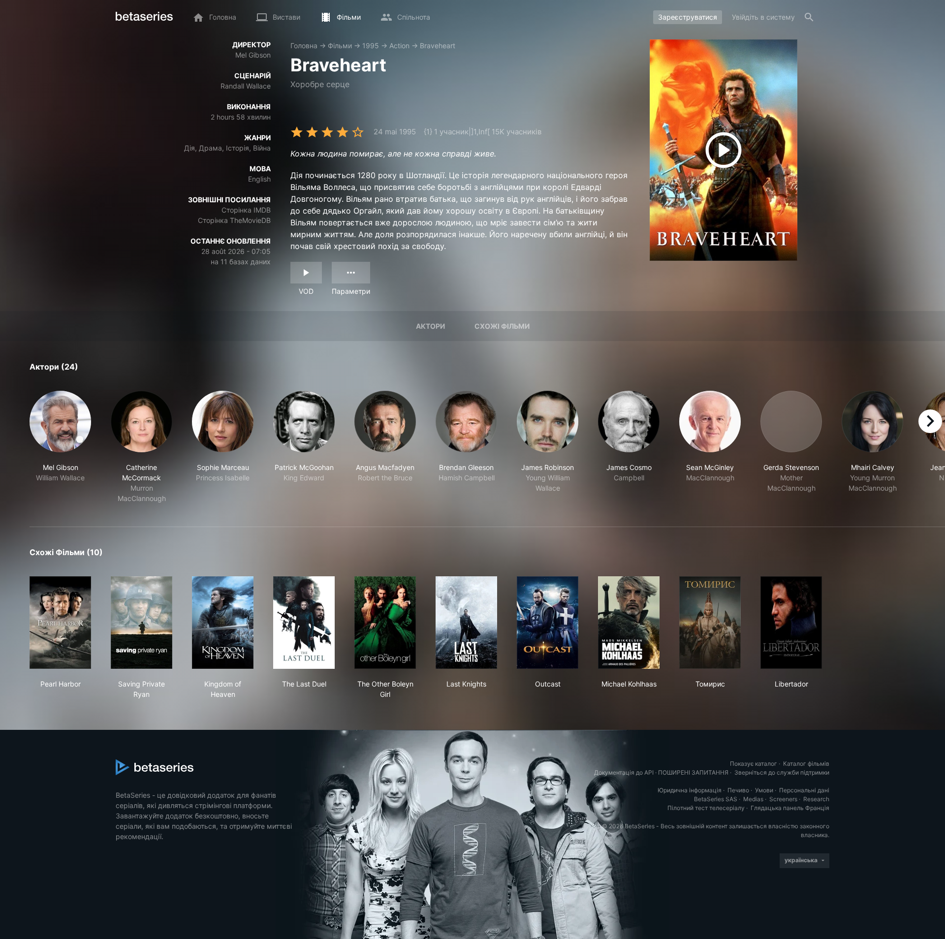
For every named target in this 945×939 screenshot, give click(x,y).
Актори (430, 326)
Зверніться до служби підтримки (781, 772)
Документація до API (624, 772)
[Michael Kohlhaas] (629, 622)
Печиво (738, 790)
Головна (303, 45)
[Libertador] (791, 622)
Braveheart (437, 45)
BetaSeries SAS (715, 799)
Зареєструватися (687, 17)
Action (399, 45)
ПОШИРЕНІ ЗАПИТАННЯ (693, 772)
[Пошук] (809, 17)
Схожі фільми (502, 326)
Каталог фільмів (806, 763)
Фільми (340, 45)
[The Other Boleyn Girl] (385, 622)
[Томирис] (710, 622)
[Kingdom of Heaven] (222, 622)
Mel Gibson (253, 55)
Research (816, 799)
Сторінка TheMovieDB (234, 220)
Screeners (783, 799)
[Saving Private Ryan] (141, 622)
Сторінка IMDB (246, 210)
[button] (60, 447)
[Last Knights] (466, 622)
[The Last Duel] (304, 622)
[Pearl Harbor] (60, 622)
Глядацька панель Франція (790, 808)
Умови (764, 790)
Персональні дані (804, 790)
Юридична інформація (690, 790)
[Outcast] (547, 622)
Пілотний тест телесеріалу (706, 808)
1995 (370, 45)
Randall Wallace (245, 86)
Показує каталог (753, 763)
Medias (753, 799)
